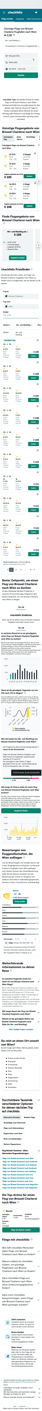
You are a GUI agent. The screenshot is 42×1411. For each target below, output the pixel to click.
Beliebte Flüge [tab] (29, 1117)
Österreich (22, 1406)
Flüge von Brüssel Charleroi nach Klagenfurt (20, 1188)
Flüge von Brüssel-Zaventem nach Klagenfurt (20, 1184)
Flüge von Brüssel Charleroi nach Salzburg (19, 1171)
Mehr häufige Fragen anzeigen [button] (21, 1029)
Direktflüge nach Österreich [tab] (15, 1123)
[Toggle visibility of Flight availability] (18, 729)
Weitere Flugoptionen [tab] (12, 1144)
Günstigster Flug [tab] (8, 138)
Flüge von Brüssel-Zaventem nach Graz (18, 1178)
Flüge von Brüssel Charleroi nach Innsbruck (20, 1168)
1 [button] (11, 570)
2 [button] (16, 570)
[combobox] (23, 296)
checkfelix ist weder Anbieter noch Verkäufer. (18, 1389)
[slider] (39, 318)
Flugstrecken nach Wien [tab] (13, 1133)
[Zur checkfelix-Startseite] (15, 12)
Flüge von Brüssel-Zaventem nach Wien (18, 1158)
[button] (4, 12)
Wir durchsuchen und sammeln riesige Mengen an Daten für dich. (20, 1393)
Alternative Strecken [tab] (12, 1117)
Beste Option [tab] (19, 138)
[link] (17, 257)
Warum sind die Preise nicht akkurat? (19, 1397)
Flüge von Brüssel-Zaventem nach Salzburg (20, 1165)
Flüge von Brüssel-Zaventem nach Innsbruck (20, 1162)
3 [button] (20, 570)
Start (15, 1406)
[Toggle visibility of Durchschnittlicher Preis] (21, 730)
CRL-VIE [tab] (21, 607)
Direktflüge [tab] (30, 137)
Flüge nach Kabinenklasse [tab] (14, 1128)
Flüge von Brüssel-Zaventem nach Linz (18, 1175)
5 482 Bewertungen (20, 898)
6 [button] (30, 570)
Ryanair (16, 891)
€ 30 (9, 35)
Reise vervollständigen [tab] (13, 1139)
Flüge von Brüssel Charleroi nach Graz (18, 1181)
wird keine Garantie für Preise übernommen (22, 1382)
